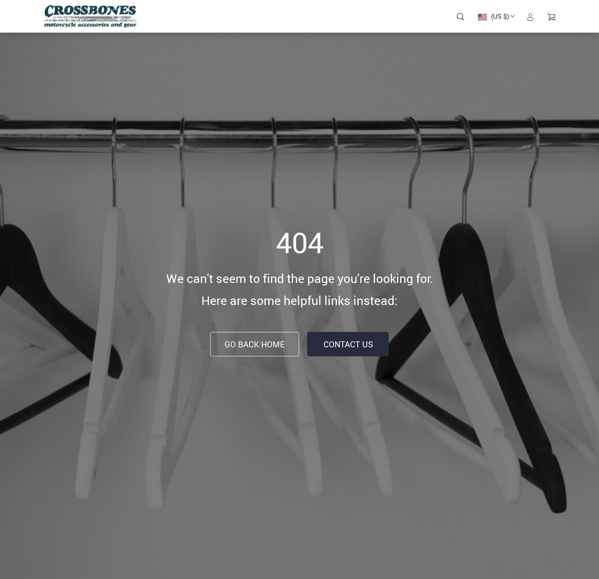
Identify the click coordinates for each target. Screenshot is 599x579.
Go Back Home (255, 344)
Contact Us (348, 344)
